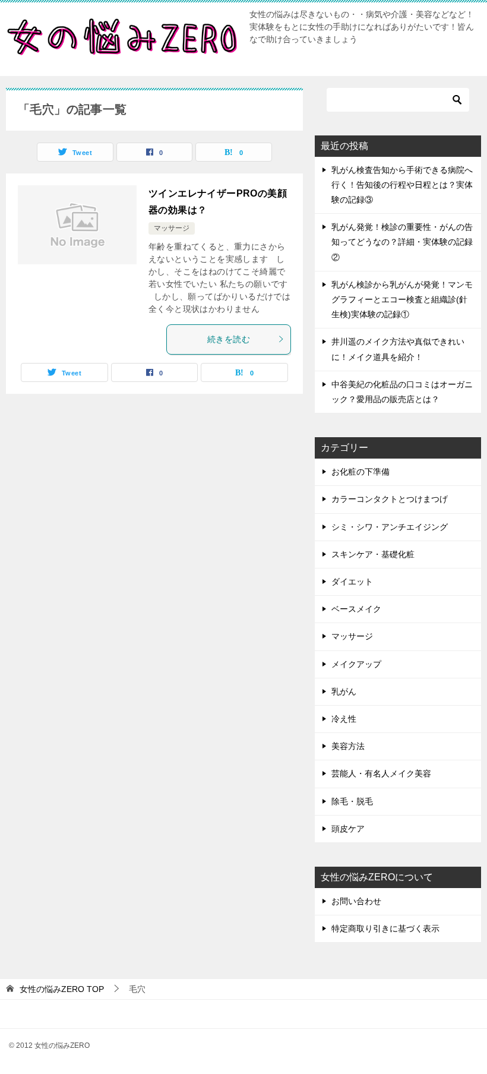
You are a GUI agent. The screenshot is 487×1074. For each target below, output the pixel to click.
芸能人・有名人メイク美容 (381, 773)
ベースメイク (356, 609)
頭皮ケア (348, 828)
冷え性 (343, 719)
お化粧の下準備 (360, 471)
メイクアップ (356, 664)
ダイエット (352, 581)
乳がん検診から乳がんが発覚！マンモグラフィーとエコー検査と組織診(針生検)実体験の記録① (402, 299)
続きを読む (228, 339)
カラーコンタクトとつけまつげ (389, 499)
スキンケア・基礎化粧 (373, 554)
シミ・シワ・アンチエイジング (389, 527)
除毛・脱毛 (352, 801)
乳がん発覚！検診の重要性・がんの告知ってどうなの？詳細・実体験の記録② (402, 241)
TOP (62, 989)
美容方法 (348, 746)
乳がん (343, 691)
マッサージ (171, 228)
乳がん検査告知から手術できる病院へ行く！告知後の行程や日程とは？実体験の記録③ (402, 184)
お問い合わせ (356, 901)
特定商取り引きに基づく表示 (385, 928)
